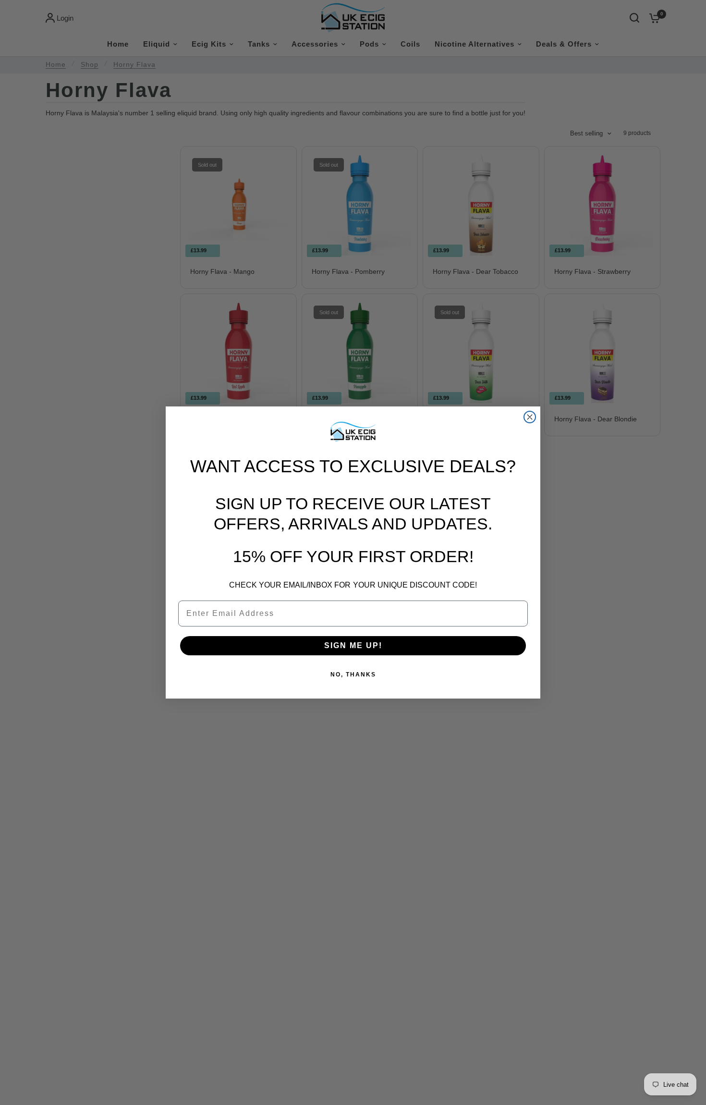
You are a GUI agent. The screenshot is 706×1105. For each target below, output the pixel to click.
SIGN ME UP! (353, 645)
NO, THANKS (353, 674)
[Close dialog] (530, 417)
